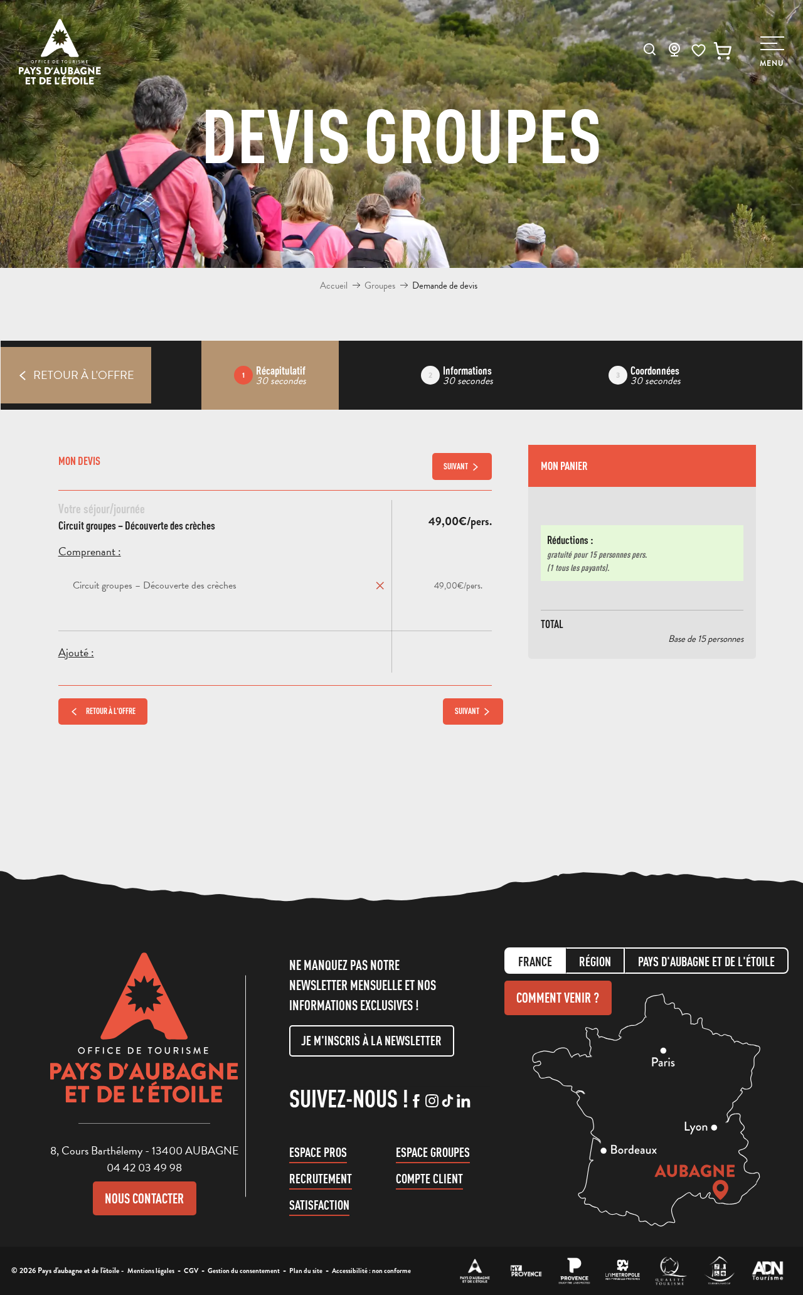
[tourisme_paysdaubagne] (447, 1102)
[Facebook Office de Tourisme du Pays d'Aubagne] (416, 1102)
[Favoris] (699, 50)
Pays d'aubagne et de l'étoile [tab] (706, 961)
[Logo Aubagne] (144, 1037)
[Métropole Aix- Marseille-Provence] (623, 1271)
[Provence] (574, 1271)
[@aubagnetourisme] (432, 1102)
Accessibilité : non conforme (371, 1271)
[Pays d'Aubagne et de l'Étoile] (60, 52)
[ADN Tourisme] (767, 1271)
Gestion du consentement (244, 1271)
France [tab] (535, 961)
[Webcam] (674, 53)
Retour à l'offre (111, 711)
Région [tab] (595, 961)
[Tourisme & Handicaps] (719, 1271)
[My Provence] (526, 1271)
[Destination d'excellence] (671, 1271)
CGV (191, 1271)
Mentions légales (150, 1271)
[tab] (269, 375)
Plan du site (305, 1271)
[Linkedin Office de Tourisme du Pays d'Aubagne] (463, 1102)
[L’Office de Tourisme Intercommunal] (475, 1271)
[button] (650, 49)
